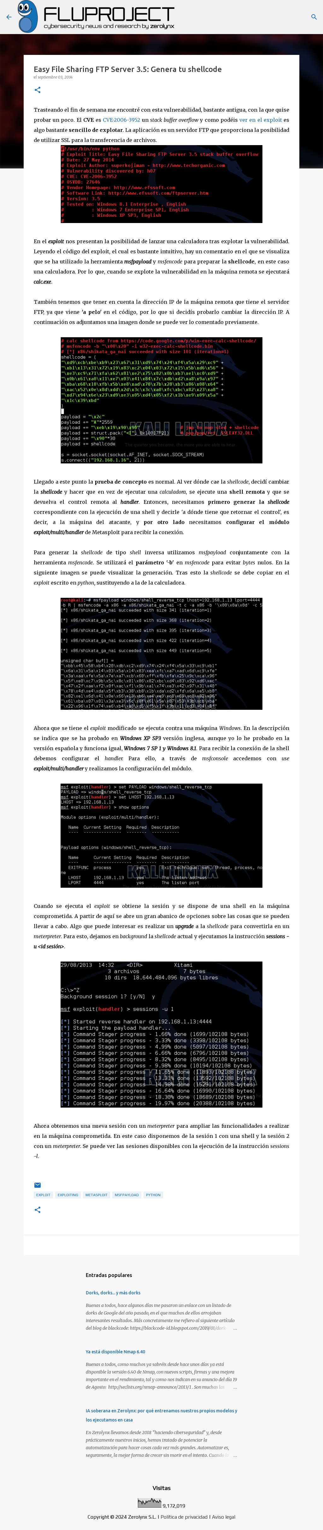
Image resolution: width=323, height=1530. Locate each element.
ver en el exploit (260, 120)
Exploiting (68, 1195)
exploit (43, 1195)
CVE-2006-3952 (121, 120)
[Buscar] (314, 17)
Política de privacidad (184, 1517)
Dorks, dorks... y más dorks (113, 1292)
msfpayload (127, 1195)
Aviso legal (223, 1517)
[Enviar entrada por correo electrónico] (37, 1188)
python (153, 1195)
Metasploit (96, 1195)
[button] (37, 90)
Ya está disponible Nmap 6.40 (115, 1351)
